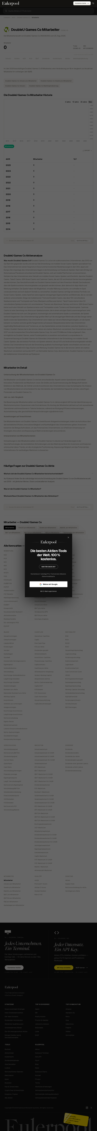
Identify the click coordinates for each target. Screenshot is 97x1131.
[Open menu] (93, 3)
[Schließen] (84, 537)
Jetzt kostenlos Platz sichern (48, 586)
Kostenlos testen (80, 3)
